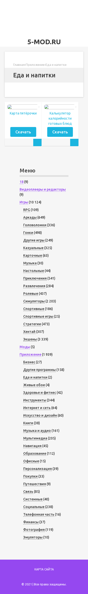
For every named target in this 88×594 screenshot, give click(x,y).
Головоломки (34, 225)
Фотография (34, 530)
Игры (24, 202)
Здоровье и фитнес (39, 393)
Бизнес (29, 362)
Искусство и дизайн (40, 415)
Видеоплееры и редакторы (43, 189)
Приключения (35, 278)
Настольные (33, 271)
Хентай (29, 332)
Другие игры (33, 240)
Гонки (28, 233)
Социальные (33, 507)
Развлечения (34, 286)
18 (21, 182)
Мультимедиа (35, 438)
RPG (26, 210)
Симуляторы (34, 301)
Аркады (30, 217)
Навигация (32, 446)
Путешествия (34, 484)
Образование (34, 453)
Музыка (30, 263)
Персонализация (37, 469)
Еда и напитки (35, 377)
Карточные (32, 255)
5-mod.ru (44, 41)
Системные (33, 499)
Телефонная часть (38, 514)
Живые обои (34, 385)
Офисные (31, 461)
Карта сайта (44, 569)
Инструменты (34, 400)
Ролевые (30, 294)
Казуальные (33, 248)
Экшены (30, 339)
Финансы (31, 522)
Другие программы (39, 370)
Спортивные (33, 309)
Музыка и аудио (37, 431)
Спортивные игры (38, 316)
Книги (28, 423)
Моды (25, 347)
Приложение (30, 354)
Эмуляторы (33, 537)
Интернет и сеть (37, 408)
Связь (28, 492)
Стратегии (32, 324)
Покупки (30, 476)
